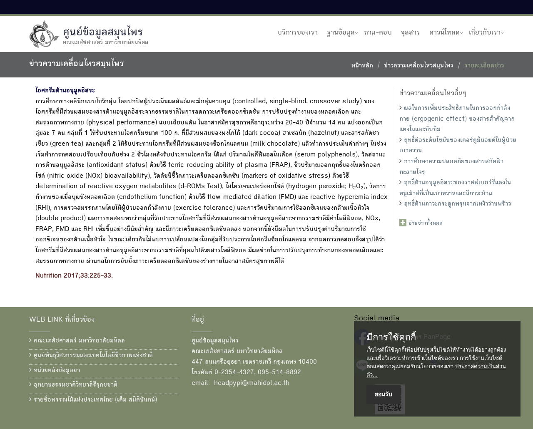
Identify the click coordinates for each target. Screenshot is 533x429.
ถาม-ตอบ (378, 33)
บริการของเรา (297, 33)
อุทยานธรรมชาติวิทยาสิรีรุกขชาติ (74, 385)
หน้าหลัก (362, 66)
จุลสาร (410, 33)
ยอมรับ (383, 394)
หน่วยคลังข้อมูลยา (56, 370)
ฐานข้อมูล (341, 33)
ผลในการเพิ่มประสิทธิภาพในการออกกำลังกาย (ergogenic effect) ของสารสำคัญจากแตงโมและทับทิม (457, 119)
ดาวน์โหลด (444, 33)
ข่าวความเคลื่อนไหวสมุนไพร (418, 66)
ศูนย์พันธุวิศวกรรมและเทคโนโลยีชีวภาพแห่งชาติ (92, 355)
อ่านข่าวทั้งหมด (425, 223)
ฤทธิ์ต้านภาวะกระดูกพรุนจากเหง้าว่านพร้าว (457, 204)
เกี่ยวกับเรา (485, 33)
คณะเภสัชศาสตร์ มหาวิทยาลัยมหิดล (78, 341)
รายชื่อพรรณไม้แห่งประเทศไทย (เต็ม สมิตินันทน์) (94, 400)
